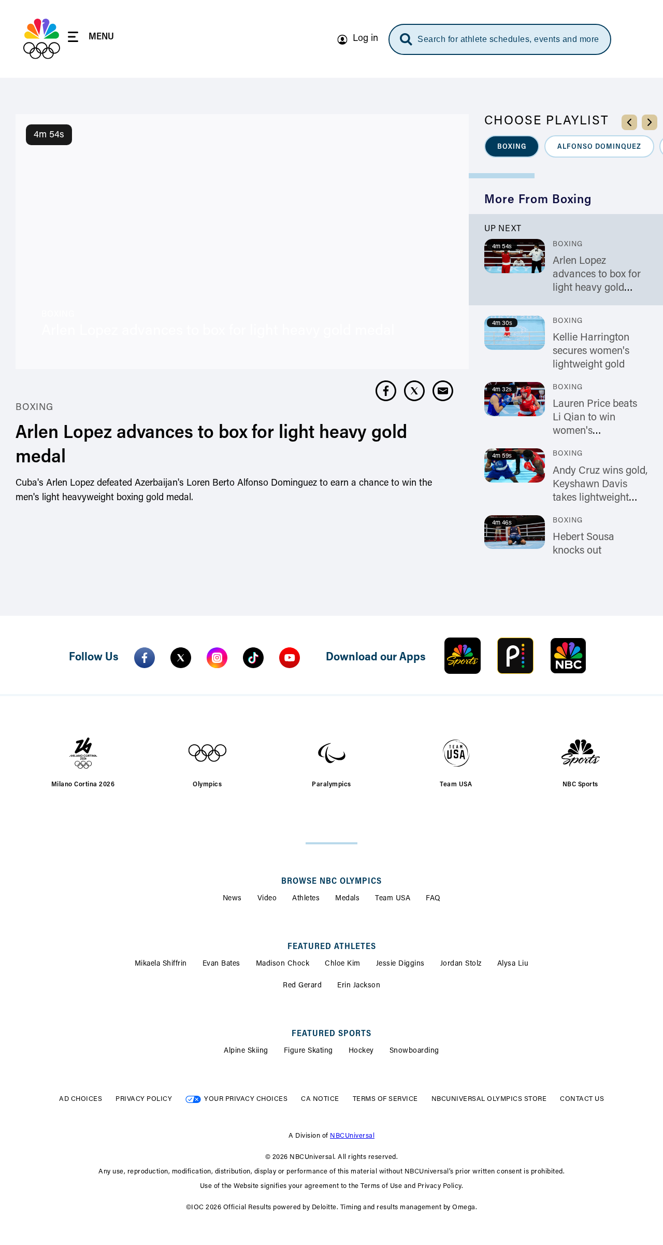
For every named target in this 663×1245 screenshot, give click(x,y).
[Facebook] (144, 657)
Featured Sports (331, 1034)
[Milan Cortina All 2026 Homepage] (42, 39)
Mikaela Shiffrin (161, 964)
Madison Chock (283, 964)
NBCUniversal (352, 1136)
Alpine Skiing (246, 1051)
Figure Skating (308, 1051)
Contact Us (582, 1099)
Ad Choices (80, 1099)
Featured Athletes (331, 947)
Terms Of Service (385, 1099)
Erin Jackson (358, 985)
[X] (180, 657)
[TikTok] (253, 657)
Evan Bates (221, 964)
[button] (511, 146)
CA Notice (320, 1099)
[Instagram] (217, 657)
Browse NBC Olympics (331, 881)
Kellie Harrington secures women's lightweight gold (591, 351)
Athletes (306, 898)
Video (267, 898)
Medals (347, 898)
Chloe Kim (343, 964)
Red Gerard (302, 985)
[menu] (91, 39)
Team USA (392, 898)
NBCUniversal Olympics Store (489, 1099)
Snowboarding (414, 1051)
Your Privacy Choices (245, 1099)
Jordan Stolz (461, 964)
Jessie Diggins (400, 964)
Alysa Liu (513, 964)
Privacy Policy (144, 1099)
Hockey (361, 1051)
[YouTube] (289, 657)
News (232, 898)
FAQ (433, 898)
